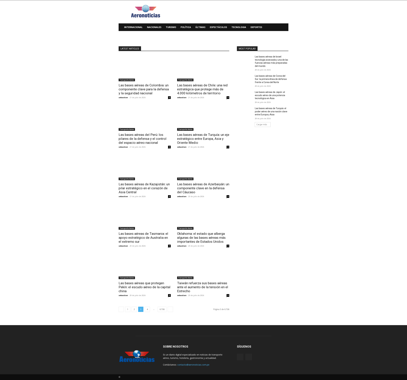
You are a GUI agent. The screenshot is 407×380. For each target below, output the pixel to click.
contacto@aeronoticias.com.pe (193, 364)
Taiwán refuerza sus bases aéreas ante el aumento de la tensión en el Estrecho (202, 287)
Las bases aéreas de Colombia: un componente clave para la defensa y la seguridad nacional (144, 89)
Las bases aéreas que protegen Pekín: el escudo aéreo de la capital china (144, 287)
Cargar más (261, 124)
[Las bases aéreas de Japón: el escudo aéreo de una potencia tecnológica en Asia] (244, 96)
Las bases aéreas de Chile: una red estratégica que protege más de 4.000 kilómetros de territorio (202, 89)
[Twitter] (248, 357)
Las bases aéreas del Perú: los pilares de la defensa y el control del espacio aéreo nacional (142, 139)
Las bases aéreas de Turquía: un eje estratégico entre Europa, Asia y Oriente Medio (203, 139)
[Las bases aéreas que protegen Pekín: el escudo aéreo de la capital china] (145, 266)
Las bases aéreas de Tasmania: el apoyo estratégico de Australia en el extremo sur (143, 238)
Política (186, 27)
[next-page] (170, 309)
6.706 (162, 309)
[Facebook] (240, 357)
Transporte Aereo (127, 80)
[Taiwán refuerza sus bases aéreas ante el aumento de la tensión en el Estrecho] (203, 266)
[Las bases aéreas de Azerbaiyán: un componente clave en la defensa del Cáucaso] (203, 167)
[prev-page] (121, 309)
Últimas (200, 27)
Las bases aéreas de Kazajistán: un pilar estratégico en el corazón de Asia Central (144, 188)
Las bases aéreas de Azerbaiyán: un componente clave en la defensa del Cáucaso (203, 188)
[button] (284, 27)
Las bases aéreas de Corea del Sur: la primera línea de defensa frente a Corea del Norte (271, 79)
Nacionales (154, 27)
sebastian (123, 97)
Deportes (256, 27)
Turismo (171, 27)
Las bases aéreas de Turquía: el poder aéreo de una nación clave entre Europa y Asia (271, 111)
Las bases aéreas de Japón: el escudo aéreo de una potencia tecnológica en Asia (270, 95)
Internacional (133, 27)
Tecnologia (238, 27)
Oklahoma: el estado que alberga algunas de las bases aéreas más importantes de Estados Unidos (201, 238)
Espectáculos (218, 27)
